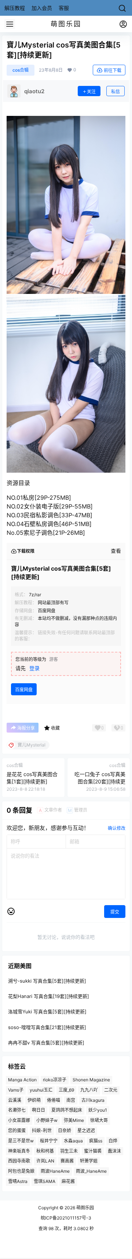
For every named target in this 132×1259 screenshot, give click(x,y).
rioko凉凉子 (54, 1079)
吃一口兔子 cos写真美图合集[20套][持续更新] (99, 781)
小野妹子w (47, 1120)
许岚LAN (45, 1161)
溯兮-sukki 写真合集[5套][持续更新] (47, 981)
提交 (114, 912)
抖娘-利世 (42, 1130)
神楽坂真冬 (19, 1151)
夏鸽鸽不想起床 (66, 1110)
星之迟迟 (86, 1130)
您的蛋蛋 (17, 1130)
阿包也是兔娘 (21, 1171)
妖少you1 (97, 1110)
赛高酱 (67, 1161)
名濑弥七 (17, 1110)
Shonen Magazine (91, 1079)
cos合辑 (20, 70)
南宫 (70, 1100)
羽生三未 (69, 1151)
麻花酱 (68, 1181)
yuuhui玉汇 (41, 1090)
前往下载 (112, 70)
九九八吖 (89, 1090)
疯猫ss (95, 1140)
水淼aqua (73, 1140)
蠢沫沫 (114, 1151)
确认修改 (116, 828)
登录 (34, 668)
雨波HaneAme (55, 1171)
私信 (115, 91)
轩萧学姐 (89, 1161)
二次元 (110, 1090)
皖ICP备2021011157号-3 (66, 1218)
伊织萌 (34, 1100)
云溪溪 (14, 1100)
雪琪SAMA (44, 1181)
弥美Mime (74, 1120)
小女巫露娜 (19, 1120)
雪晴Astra (17, 1181)
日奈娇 (64, 1130)
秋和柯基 (45, 1151)
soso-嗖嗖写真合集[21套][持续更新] (47, 1027)
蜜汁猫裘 (93, 1151)
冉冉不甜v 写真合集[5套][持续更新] (46, 1043)
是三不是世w (21, 1140)
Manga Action (22, 1079)
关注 (91, 91)
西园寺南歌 (19, 1161)
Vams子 (15, 1090)
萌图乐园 (84, 1207)
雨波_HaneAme (91, 1171)
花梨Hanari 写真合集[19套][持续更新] (48, 996)
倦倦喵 (53, 1100)
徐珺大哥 (99, 1120)
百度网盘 (24, 689)
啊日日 (38, 1110)
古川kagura (92, 1100)
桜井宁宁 (49, 1140)
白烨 (113, 1140)
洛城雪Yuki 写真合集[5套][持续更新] (47, 1012)
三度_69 (66, 1090)
